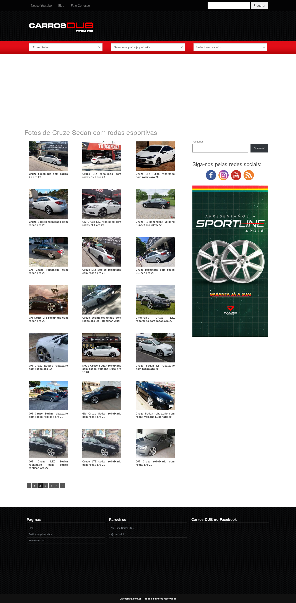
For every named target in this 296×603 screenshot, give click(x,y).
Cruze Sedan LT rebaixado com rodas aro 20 (155, 367)
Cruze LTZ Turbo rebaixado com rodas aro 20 (155, 175)
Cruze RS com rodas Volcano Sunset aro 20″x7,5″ (155, 223)
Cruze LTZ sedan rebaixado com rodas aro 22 (101, 463)
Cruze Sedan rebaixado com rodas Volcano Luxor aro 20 (155, 415)
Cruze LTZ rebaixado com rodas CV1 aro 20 (101, 175)
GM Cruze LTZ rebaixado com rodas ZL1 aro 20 (101, 223)
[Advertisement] (148, 88)
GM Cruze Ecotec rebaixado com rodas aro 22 (48, 367)
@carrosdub (117, 534)
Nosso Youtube (41, 5)
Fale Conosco (80, 5)
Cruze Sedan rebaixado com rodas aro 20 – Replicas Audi (101, 319)
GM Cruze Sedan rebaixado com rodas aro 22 (101, 415)
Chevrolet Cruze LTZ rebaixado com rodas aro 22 (155, 319)
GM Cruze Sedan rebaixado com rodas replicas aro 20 (48, 415)
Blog (61, 5)
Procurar (259, 5)
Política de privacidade (40, 534)
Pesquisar (197, 141)
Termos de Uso (37, 540)
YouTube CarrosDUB (122, 528)
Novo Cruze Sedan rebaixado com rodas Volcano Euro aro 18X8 (101, 369)
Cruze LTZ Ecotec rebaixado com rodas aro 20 (101, 271)
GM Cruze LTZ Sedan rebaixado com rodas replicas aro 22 (48, 465)
